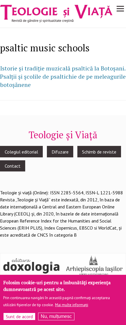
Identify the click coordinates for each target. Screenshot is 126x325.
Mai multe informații (71, 305)
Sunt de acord (19, 316)
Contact (13, 166)
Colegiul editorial (21, 152)
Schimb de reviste (99, 152)
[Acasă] (56, 13)
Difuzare (60, 152)
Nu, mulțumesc (56, 316)
